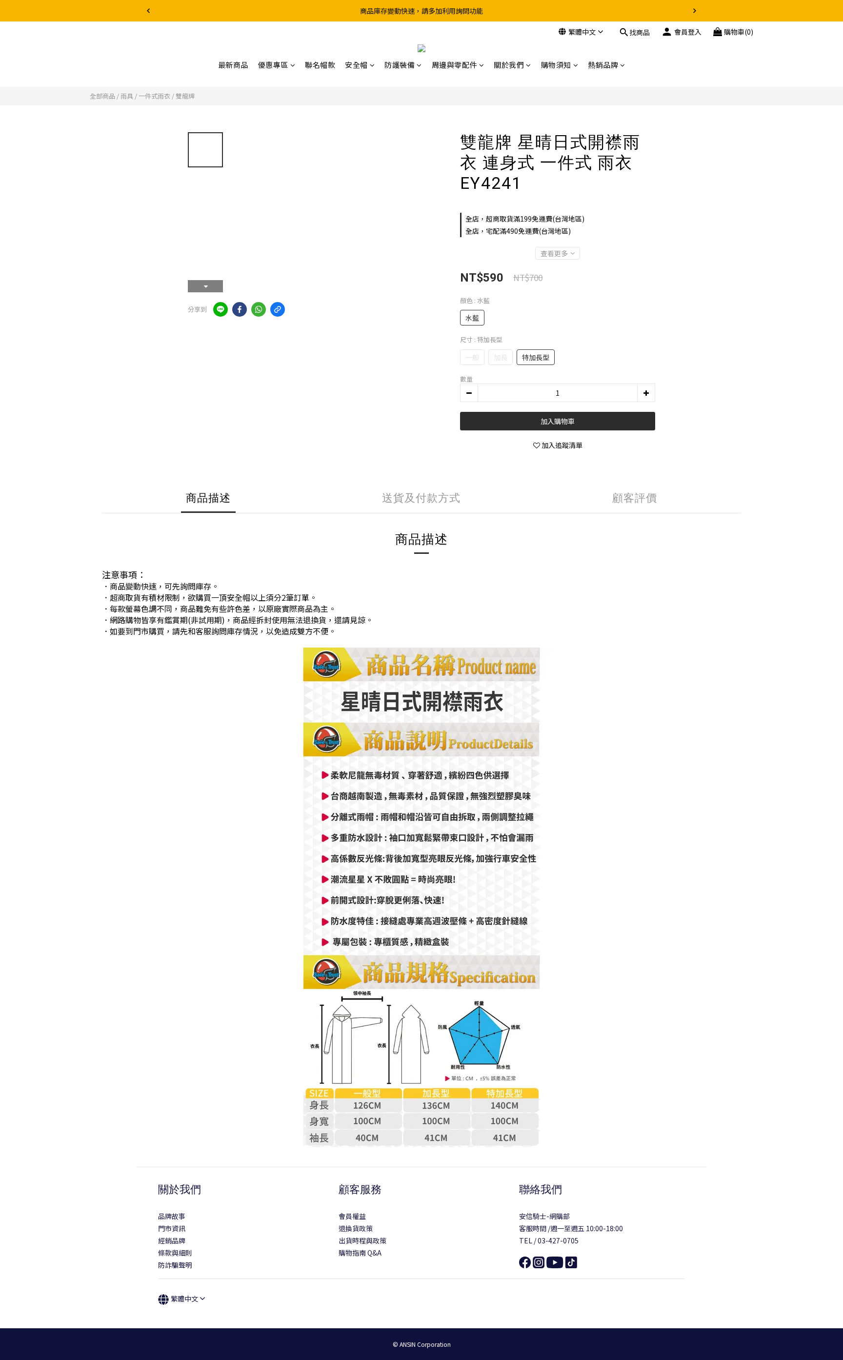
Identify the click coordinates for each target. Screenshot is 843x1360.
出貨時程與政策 (362, 1240)
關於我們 (509, 65)
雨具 (126, 96)
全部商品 (102, 96)
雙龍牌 (185, 96)
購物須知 (556, 65)
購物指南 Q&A (360, 1253)
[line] (220, 309)
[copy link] (277, 309)
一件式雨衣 (154, 96)
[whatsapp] (258, 309)
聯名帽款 (320, 65)
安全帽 (356, 65)
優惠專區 (273, 65)
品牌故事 (171, 1216)
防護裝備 (399, 65)
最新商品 (233, 65)
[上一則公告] (148, 10)
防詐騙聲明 (175, 1265)
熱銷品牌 (603, 65)
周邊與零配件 (454, 65)
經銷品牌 (171, 1240)
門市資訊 (171, 1228)
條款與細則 (175, 1253)
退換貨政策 (356, 1228)
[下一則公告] (694, 10)
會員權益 (352, 1216)
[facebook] (239, 309)
